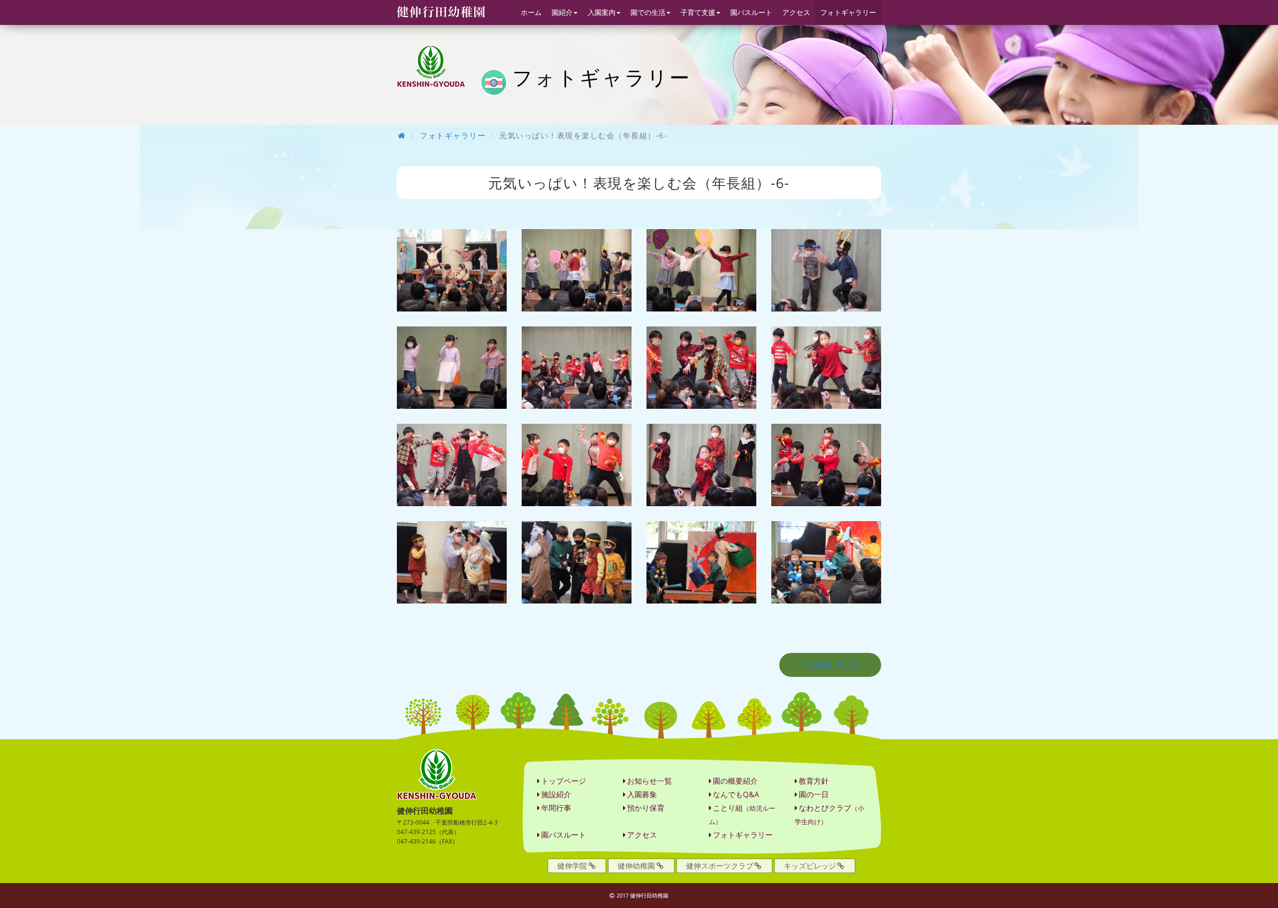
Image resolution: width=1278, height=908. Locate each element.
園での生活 (648, 12)
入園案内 (602, 12)
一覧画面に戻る (825, 665)
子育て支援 (697, 12)
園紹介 (562, 12)
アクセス (796, 12)
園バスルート (751, 12)
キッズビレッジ (810, 866)
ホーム (531, 12)
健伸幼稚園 (636, 866)
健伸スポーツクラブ (719, 866)
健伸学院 (572, 866)
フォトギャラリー (848, 12)
